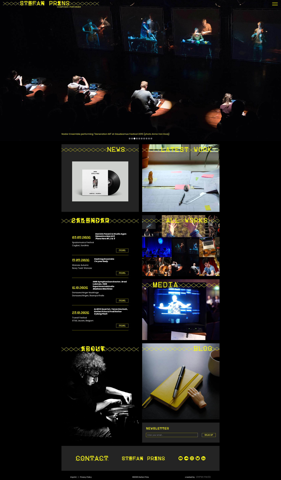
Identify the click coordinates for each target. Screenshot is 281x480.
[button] (275, 4)
